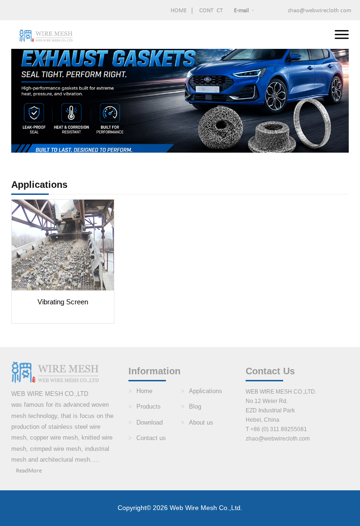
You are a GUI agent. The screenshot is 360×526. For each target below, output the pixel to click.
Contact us (151, 437)
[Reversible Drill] (63, 244)
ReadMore (29, 471)
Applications (205, 390)
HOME (179, 11)
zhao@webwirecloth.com (292, 11)
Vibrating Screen (63, 302)
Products (148, 406)
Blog (195, 406)
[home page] (46, 36)
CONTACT (211, 11)
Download (149, 422)
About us (201, 422)
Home (144, 390)
